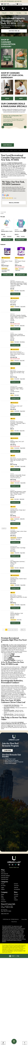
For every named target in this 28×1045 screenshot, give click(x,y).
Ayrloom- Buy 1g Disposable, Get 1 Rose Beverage (12, 116)
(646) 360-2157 (5, 913)
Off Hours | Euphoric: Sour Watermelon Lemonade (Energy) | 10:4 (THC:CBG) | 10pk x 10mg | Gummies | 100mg (18, 283)
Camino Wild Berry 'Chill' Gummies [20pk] (16, 614)
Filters (3, 1043)
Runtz (2, 259)
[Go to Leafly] (12, 864)
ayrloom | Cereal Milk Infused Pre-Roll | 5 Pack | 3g (17, 475)
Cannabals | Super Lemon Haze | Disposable (18, 532)
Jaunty (11, 404)
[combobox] (5, 265)
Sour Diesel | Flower (20, 261)
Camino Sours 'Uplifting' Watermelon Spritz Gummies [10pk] (17, 336)
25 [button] (21, 629)
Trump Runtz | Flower (6, 261)
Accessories (17, 889)
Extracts (16, 883)
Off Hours (12, 280)
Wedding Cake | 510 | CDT (17, 441)
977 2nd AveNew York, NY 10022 (6, 910)
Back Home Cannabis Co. (16, 351)
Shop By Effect (4, 877)
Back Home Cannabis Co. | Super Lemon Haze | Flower (17, 353)
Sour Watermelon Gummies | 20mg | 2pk (17, 562)
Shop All (3, 872)
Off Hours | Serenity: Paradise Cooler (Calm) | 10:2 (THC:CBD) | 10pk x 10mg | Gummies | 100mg (18, 317)
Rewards (16, 894)
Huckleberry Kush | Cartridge (17, 547)
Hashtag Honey (13, 300)
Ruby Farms (13, 370)
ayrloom (12, 473)
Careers (16, 899)
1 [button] (6, 629)
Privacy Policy (24, 919)
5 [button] (16, 629)
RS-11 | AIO (13, 301)
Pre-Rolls (3, 885)
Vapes (2, 887)
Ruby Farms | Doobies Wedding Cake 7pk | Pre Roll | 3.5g (18, 459)
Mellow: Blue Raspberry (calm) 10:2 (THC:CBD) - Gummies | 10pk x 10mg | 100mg (18, 493)
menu (5, 648)
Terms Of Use (14, 921)
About (2, 894)
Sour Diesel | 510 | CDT (16, 406)
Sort (25, 1043)
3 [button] (11, 629)
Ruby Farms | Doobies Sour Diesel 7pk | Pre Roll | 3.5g (17, 372)
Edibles (3, 889)
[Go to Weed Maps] (15, 864)
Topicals (16, 887)
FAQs (2, 898)
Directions (3, 901)
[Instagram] (9, 864)
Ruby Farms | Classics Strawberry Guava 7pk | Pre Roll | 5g (18, 597)
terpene (3, 695)
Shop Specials (4, 873)
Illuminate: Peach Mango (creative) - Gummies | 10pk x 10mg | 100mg (18, 423)
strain (22, 694)
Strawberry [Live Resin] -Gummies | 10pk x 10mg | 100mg (16, 389)
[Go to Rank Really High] (14, 956)
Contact (3, 899)
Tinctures (6, 660)
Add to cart (8, 274)
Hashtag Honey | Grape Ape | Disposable (17, 510)
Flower (2, 883)
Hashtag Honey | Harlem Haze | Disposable (18, 579)
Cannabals (12, 530)
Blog (2, 896)
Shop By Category (5, 875)
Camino (12, 333)
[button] (12, 4)
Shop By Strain (4, 879)
